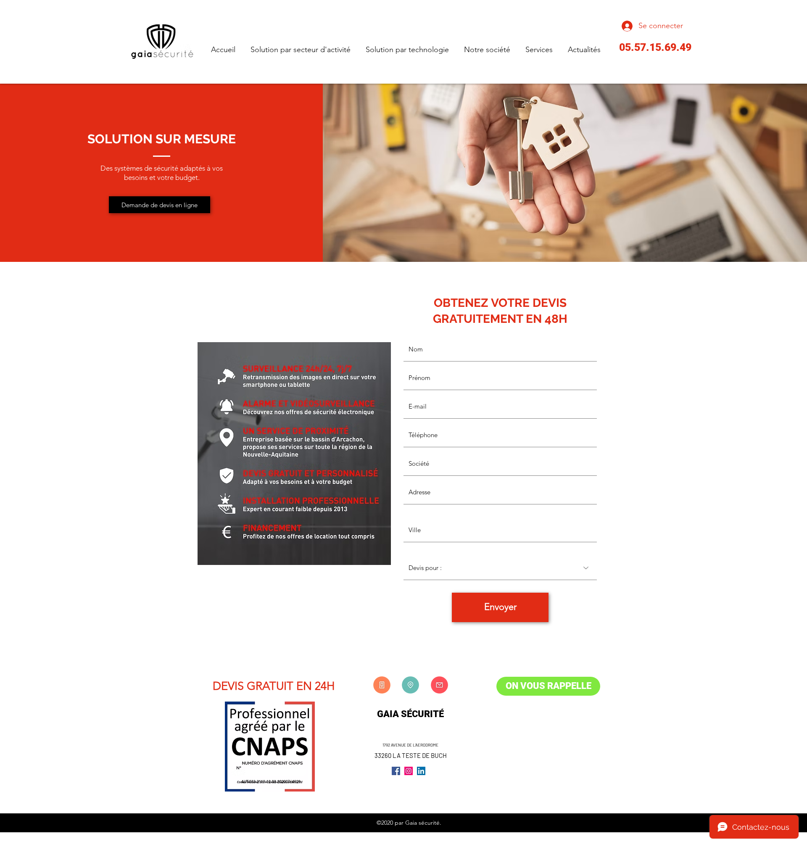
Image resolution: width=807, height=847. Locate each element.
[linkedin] (421, 771)
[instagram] (408, 771)
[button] (159, 204)
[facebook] (396, 771)
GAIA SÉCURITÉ (410, 714)
